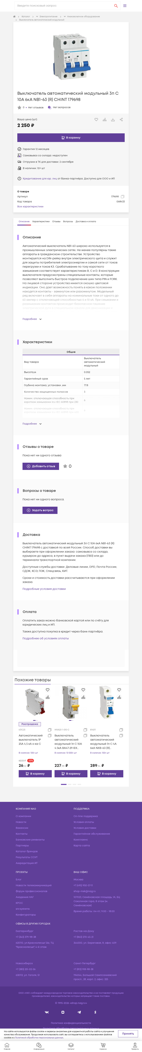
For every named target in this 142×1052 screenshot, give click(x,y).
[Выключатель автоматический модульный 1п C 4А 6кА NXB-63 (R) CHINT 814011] (106, 702)
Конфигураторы (26, 914)
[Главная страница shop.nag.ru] (14, 16)
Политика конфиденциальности (71, 1023)
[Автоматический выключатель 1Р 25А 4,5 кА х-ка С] (35, 702)
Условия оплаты (84, 822)
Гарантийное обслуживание (92, 833)
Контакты (22, 833)
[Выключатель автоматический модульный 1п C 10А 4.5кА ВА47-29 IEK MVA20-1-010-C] (71, 702)
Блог (18, 879)
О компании (23, 816)
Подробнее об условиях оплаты (46, 638)
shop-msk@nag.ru (85, 891)
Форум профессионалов (31, 891)
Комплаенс (81, 839)
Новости (21, 822)
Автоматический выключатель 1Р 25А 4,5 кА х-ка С (31, 740)
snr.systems (23, 909)
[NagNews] (79, 1012)
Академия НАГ (25, 897)
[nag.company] (47, 1012)
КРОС (19, 903)
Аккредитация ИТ (27, 863)
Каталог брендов (27, 851)
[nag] (95, 1012)
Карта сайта (82, 845)
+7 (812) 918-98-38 (83, 969)
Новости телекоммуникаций (34, 885)
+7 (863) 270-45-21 (84, 937)
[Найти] (116, 6)
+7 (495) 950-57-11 (83, 885)
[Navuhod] (63, 1012)
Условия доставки (85, 828)
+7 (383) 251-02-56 (26, 969)
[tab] (24, 221)
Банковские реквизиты (30, 839)
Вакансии (22, 828)
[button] (71, 56)
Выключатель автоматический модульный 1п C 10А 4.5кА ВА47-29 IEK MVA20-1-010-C (68, 742)
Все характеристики (30, 206)
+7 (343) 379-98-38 (26, 937)
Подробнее (30, 319)
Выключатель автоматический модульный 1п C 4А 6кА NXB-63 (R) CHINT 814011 (103, 742)
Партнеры (22, 845)
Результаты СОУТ (27, 857)
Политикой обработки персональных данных (39, 1037)
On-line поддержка (86, 816)
